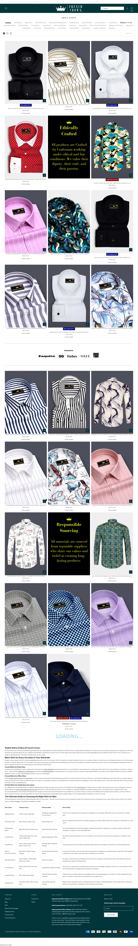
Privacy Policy (9, 914)
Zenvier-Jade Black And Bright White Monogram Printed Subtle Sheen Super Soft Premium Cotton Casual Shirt (26, 647)
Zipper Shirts (130, 25)
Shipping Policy (9, 911)
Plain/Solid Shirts (49, 28)
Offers (33, 902)
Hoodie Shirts (26, 28)
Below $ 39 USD (87, 22)
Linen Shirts (72, 25)
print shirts (81, 787)
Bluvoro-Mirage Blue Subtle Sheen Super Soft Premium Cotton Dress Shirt (69, 721)
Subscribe (111, 915)
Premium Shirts (23, 25)
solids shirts (21, 771)
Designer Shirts (126, 23)
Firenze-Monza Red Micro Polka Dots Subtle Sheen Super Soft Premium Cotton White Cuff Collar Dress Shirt (26, 179)
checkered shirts (48, 771)
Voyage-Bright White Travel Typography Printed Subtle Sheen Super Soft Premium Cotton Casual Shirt (26, 576)
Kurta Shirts (37, 28)
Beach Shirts (83, 25)
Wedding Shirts (74, 22)
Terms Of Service (10, 918)
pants (18, 801)
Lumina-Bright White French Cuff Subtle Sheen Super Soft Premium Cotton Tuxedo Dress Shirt (69, 332)
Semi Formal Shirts (59, 25)
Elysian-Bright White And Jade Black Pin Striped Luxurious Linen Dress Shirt (26, 505)
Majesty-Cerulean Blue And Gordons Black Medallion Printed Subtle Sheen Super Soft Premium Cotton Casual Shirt (112, 183)
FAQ (6, 905)
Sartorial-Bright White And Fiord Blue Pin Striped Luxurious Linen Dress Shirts (25, 717)
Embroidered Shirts (9, 25)
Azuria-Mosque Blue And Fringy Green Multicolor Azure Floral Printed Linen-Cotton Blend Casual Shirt (69, 254)
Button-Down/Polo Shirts (98, 25)
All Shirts (8, 22)
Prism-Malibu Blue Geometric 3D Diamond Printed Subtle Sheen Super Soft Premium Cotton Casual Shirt (69, 647)
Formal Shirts (35, 25)
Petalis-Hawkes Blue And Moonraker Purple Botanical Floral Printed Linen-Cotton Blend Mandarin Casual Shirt (112, 328)
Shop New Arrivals (5, 945)
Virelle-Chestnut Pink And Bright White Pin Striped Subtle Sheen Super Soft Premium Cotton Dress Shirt (112, 505)
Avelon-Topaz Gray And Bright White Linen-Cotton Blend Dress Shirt (26, 328)
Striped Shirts (86, 28)
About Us (8, 899)
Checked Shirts (74, 28)
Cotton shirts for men (15, 778)
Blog (6, 902)
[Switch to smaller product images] (7, 33)
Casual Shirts (47, 25)
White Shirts (18, 22)
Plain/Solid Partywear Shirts (57, 22)
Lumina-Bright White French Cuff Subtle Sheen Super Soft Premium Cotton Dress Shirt (112, 108)
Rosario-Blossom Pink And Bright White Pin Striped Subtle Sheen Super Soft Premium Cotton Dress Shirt (26, 254)
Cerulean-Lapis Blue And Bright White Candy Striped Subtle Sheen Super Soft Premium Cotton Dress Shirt (26, 434)
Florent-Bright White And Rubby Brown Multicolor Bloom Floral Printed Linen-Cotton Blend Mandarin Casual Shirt (69, 505)
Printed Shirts (62, 28)
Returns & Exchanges (11, 908)
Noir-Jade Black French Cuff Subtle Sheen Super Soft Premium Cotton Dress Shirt (26, 108)
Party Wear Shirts (40, 22)
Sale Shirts (112, 28)
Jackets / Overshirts (99, 28)
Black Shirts (28, 22)
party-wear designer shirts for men (26, 789)
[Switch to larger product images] (4, 33)
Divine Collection (100, 22)
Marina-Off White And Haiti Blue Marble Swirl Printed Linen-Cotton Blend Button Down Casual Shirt (112, 434)
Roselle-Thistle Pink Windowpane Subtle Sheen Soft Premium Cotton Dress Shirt (112, 647)
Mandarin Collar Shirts (116, 25)
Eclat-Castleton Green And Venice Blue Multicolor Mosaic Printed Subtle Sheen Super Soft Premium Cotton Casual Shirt (112, 576)
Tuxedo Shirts (113, 22)
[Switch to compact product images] (11, 33)
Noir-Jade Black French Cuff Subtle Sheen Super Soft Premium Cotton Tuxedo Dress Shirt (112, 258)
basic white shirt (49, 769)
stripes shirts (30, 771)
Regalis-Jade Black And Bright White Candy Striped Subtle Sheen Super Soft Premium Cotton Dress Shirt (69, 434)
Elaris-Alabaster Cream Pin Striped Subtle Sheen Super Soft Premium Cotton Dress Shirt (69, 105)
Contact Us (34, 899)
